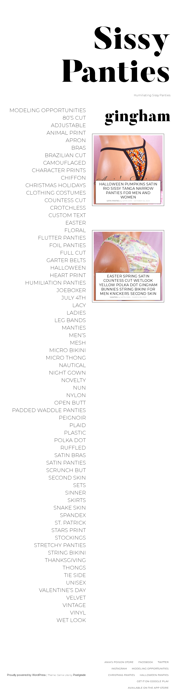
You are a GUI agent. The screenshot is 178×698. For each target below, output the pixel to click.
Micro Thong (66, 358)
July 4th (73, 298)
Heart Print (68, 275)
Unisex (76, 583)
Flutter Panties (62, 238)
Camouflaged (64, 163)
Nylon (76, 395)
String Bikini (67, 553)
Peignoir (72, 418)
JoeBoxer (71, 290)
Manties (74, 328)
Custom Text (67, 215)
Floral (75, 230)
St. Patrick (70, 523)
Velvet (76, 598)
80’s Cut (74, 118)
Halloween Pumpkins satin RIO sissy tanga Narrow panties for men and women (128, 190)
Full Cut (73, 253)
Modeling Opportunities (47, 110)
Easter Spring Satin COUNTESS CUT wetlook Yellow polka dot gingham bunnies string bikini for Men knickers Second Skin (128, 285)
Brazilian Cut (65, 155)
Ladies (76, 313)
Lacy (79, 305)
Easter (75, 223)
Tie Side (75, 575)
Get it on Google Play (153, 681)
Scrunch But (66, 470)
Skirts (77, 500)
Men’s (77, 335)
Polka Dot (70, 440)
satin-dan (127, 201)
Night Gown (67, 373)
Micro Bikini (67, 350)
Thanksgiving (65, 560)
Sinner (75, 493)
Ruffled (73, 448)
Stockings (70, 538)
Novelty (73, 380)
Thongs (74, 568)
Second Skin (67, 478)
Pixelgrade (79, 675)
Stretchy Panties (60, 545)
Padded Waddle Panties (49, 410)
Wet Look (71, 620)
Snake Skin (70, 508)
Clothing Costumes (56, 193)
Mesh (78, 343)
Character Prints (59, 170)
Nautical (72, 365)
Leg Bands (70, 320)
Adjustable (68, 125)
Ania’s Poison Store (119, 662)
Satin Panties (66, 463)
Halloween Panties (154, 675)
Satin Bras (70, 455)
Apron (76, 140)
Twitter (163, 662)
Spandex (73, 515)
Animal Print (66, 133)
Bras (78, 148)
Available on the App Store (148, 687)
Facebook (145, 662)
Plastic (75, 433)
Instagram (119, 668)
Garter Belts (66, 260)
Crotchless (68, 208)
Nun (79, 388)
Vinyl (78, 613)
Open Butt (70, 403)
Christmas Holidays (55, 185)
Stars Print (68, 530)
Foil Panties (67, 245)
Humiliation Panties (55, 283)
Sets (79, 485)
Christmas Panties (121, 675)
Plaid (77, 425)
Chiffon (73, 178)
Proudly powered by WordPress (26, 675)
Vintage (74, 605)
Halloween (68, 268)
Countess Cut (65, 200)
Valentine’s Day (62, 590)
